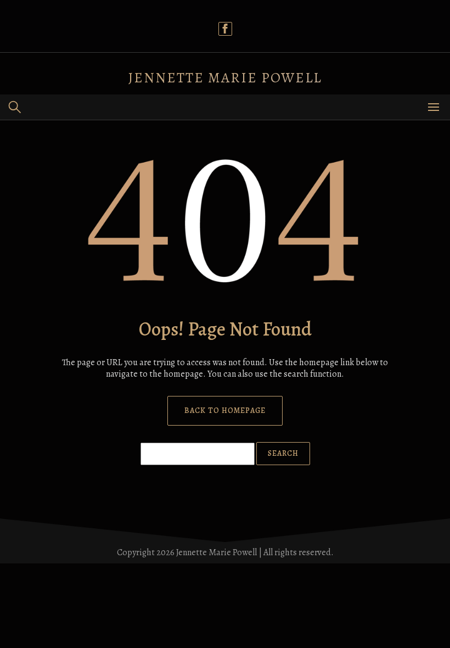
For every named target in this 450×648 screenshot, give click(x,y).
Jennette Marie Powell (225, 77)
